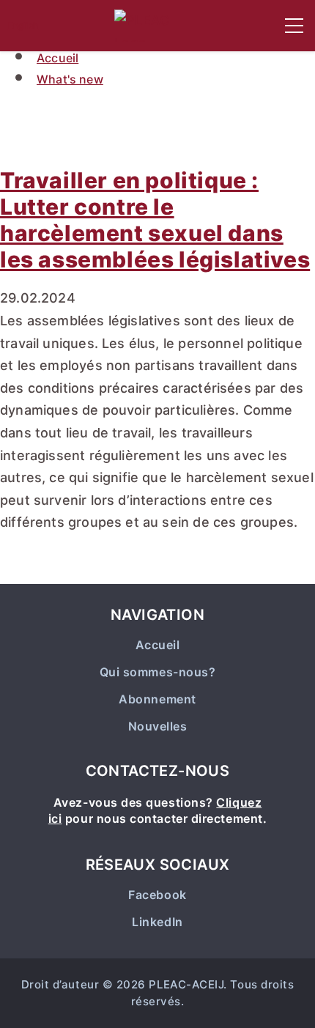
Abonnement (157, 699)
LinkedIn (157, 922)
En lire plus (62, 568)
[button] (294, 26)
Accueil (57, 58)
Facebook (157, 895)
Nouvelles (158, 726)
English (23, 25)
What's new (70, 79)
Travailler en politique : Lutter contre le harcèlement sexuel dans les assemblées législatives (155, 220)
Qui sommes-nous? (158, 672)
